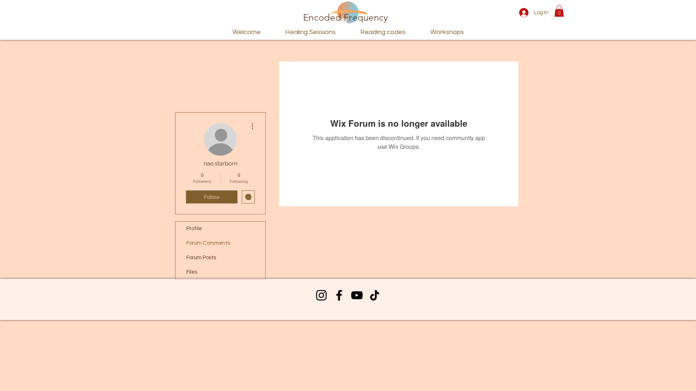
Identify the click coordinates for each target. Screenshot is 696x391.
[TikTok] (375, 295)
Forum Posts (201, 257)
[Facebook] (339, 295)
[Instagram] (321, 295)
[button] (559, 11)
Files (191, 272)
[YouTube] (357, 295)
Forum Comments (208, 243)
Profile (194, 228)
